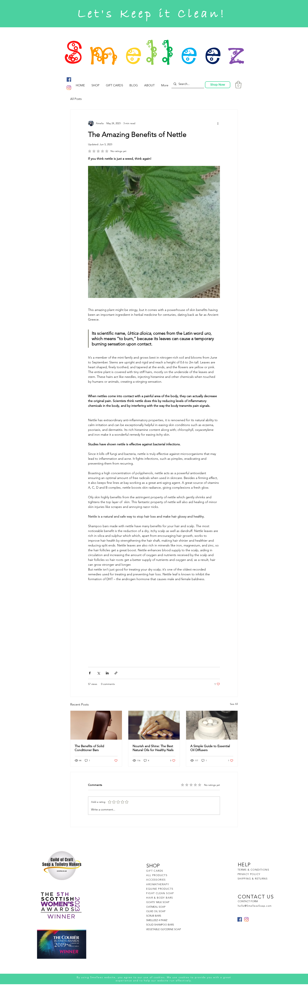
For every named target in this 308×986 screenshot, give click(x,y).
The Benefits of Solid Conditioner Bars (89, 748)
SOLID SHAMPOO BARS (160, 924)
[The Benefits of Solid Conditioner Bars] (96, 725)
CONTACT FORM (248, 901)
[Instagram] (69, 87)
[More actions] (218, 123)
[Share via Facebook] (89, 673)
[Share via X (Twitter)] (98, 673)
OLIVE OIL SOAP (155, 911)
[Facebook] (69, 79)
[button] (238, 84)
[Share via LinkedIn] (107, 673)
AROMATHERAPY (157, 884)
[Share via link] (116, 673)
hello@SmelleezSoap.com (255, 905)
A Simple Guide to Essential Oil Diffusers (210, 748)
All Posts (76, 99)
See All (234, 704)
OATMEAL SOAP (155, 906)
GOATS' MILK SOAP (157, 902)
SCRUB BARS (153, 915)
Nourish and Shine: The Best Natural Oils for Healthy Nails (153, 748)
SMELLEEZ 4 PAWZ (156, 920)
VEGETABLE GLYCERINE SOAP (163, 929)
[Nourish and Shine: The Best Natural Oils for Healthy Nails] (154, 725)
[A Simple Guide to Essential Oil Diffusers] (212, 725)
